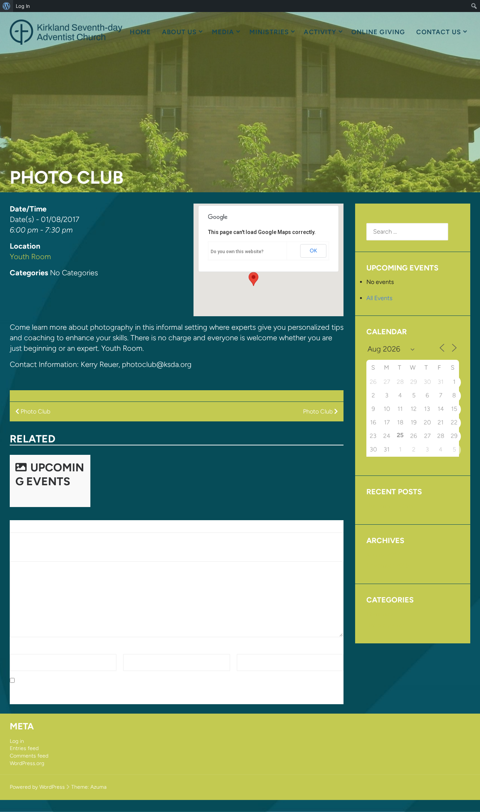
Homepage (381, 613)
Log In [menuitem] (23, 6)
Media (223, 32)
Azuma (98, 787)
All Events (379, 298)
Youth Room (30, 256)
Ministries (269, 32)
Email (132, 649)
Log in (17, 741)
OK (313, 251)
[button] (253, 279)
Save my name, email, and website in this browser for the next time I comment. (123, 680)
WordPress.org (27, 763)
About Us (179, 32)
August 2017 (383, 554)
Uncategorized (386, 625)
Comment (25, 556)
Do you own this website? (237, 251)
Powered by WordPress (37, 787)
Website (247, 649)
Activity (320, 32)
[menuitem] (6, 6)
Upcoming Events (49, 474)
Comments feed (29, 756)
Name (20, 649)
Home (140, 32)
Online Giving (378, 32)
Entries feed (24, 748)
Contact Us (438, 32)
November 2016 (387, 565)
